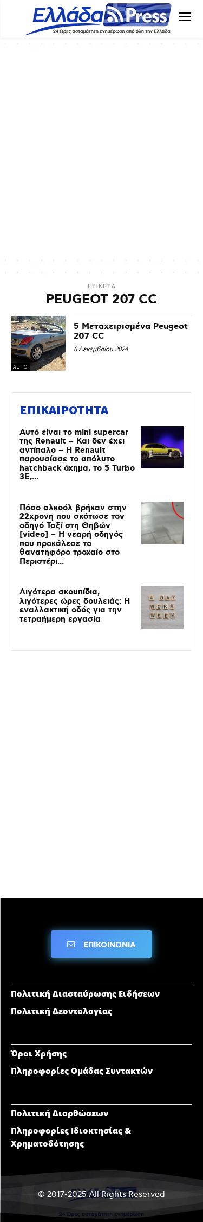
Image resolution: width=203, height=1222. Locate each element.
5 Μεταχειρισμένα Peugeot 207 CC (131, 331)
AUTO (20, 366)
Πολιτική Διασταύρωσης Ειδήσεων (85, 993)
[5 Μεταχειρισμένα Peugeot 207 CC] (38, 343)
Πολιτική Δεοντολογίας (61, 1010)
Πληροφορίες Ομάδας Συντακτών (82, 1070)
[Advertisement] (101, 156)
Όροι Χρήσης (39, 1053)
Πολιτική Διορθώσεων (59, 1112)
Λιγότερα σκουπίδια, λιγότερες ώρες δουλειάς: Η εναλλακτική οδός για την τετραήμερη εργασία (74, 606)
